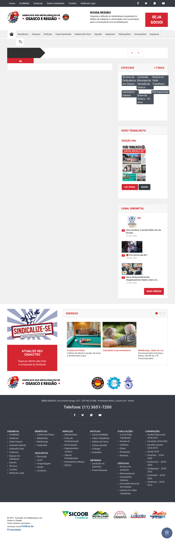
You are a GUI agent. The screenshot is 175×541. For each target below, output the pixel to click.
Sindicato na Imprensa (98, 465)
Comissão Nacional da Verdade (129, 485)
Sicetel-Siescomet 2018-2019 (156, 436)
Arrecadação (70, 445)
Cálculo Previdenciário (71, 457)
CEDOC (67, 465)
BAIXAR (144, 187)
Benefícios (23, 34)
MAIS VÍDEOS (154, 291)
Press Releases (99, 470)
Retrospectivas (160, 92)
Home (12, 3)
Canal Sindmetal (63, 34)
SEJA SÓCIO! (157, 19)
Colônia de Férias (45, 434)
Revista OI (125, 441)
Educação (42, 456)
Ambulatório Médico (74, 462)
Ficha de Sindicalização (71, 440)
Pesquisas (125, 452)
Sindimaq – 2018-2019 (156, 483)
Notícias (48, 34)
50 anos (13, 466)
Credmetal (42, 445)
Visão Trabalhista (100, 438)
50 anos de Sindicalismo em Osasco (129, 80)
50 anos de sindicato (125, 468)
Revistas (124, 455)
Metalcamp (42, 441)
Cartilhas (124, 445)
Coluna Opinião (99, 445)
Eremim (13, 462)
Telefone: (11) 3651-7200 (88, 407)
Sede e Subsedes (55, 3)
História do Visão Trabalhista (128, 492)
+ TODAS (159, 68)
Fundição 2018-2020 (157, 441)
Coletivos (13, 452)
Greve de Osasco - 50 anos (143, 99)
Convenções (140, 34)
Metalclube (42, 438)
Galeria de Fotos (83, 34)
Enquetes (96, 452)
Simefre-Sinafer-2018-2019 (155, 446)
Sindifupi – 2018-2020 (155, 457)
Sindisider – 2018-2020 (156, 477)
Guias (122, 448)
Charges (96, 448)
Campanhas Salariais (126, 478)
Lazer (39, 460)
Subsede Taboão (17, 445)
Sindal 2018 (153, 451)
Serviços (36, 34)
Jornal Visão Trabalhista (126, 436)
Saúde (40, 467)
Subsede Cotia (16, 448)
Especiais (110, 34)
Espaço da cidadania (14, 457)
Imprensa (154, 34)
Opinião (98, 34)
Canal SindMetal (100, 434)
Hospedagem (44, 463)
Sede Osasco (16, 441)
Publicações (124, 34)
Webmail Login (88, 3)
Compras (41, 470)
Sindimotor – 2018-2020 (156, 463)
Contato (72, 3)
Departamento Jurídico (71, 450)
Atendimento (70, 434)
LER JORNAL (130, 187)
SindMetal (24, 3)
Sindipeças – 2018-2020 (156, 470)
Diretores (38, 3)
